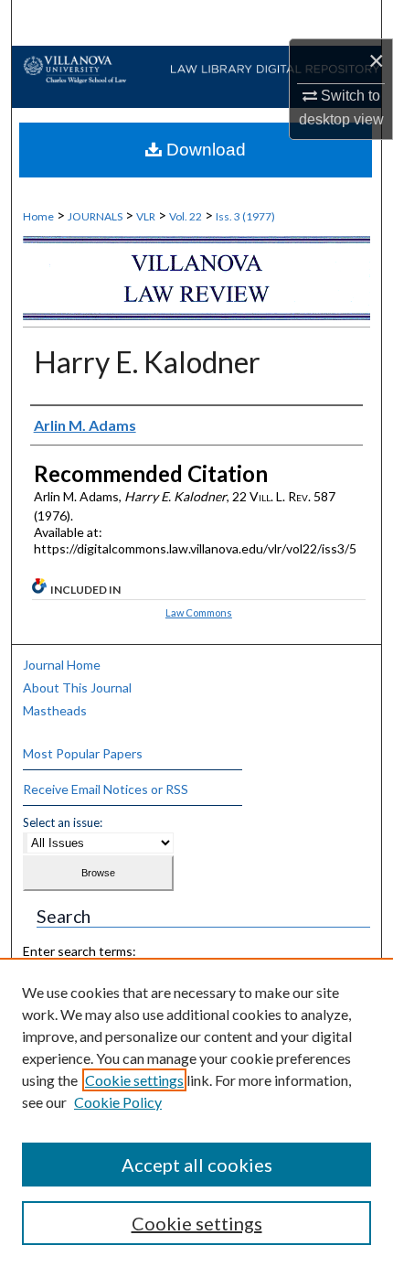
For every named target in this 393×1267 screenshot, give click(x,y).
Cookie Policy (118, 1102)
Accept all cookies (197, 1165)
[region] (196, 1112)
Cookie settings (134, 1080)
